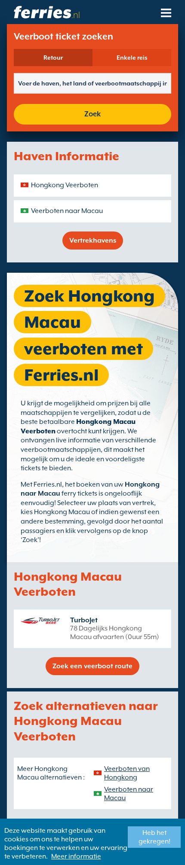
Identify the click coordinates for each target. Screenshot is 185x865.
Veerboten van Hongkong (127, 773)
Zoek (92, 114)
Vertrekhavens (92, 240)
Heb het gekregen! (154, 837)
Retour (53, 57)
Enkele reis (132, 57)
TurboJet (84, 620)
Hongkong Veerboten (64, 185)
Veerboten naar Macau (67, 211)
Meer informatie (76, 856)
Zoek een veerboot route (92, 666)
